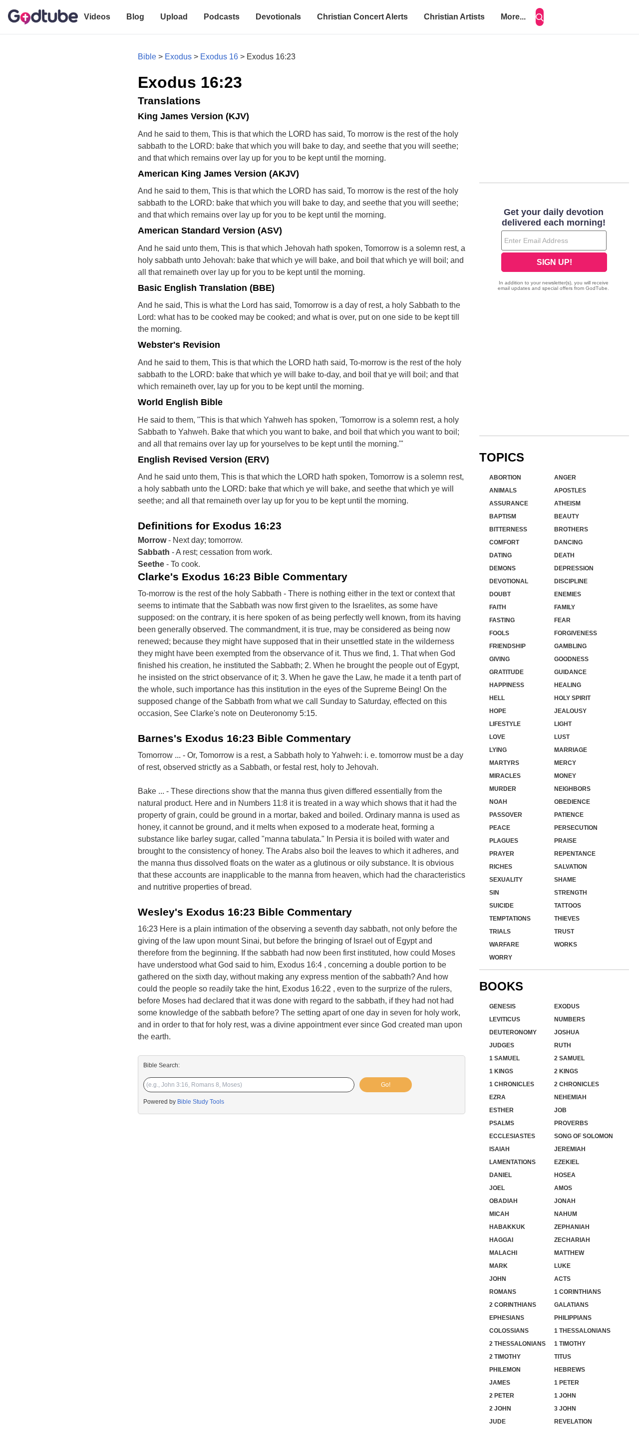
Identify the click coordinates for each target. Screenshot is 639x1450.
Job (560, 1110)
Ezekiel (566, 1162)
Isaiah (499, 1149)
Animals (503, 490)
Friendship (507, 646)
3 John (565, 1408)
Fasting (502, 620)
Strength (570, 892)
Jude (497, 1421)
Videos (97, 16)
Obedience (572, 801)
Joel (497, 1188)
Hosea (565, 1175)
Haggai (501, 1239)
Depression (574, 568)
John (497, 1278)
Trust (564, 931)
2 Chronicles (576, 1084)
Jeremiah (570, 1149)
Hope (497, 711)
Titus (562, 1356)
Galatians (571, 1304)
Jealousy (570, 711)
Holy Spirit (572, 698)
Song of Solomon (583, 1136)
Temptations (510, 918)
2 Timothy (505, 1356)
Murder (502, 788)
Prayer (501, 853)
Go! (385, 1084)
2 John (500, 1408)
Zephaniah (572, 1226)
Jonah (565, 1201)
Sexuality (506, 879)
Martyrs (504, 762)
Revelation (573, 1421)
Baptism (502, 516)
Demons (502, 568)
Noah (498, 801)
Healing (567, 685)
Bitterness (508, 529)
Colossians (509, 1330)
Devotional (508, 581)
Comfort (504, 542)
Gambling (570, 646)
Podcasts (222, 16)
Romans (502, 1291)
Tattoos (567, 905)
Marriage (570, 749)
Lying (498, 749)
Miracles (505, 775)
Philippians (573, 1317)
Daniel (500, 1175)
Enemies (567, 594)
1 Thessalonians (582, 1330)
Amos (563, 1188)
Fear (562, 620)
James (499, 1382)
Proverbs (571, 1123)
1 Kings (501, 1071)
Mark (498, 1265)
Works (565, 944)
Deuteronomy (513, 1032)
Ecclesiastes (512, 1136)
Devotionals (278, 16)
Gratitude (506, 672)
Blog (135, 16)
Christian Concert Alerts (362, 16)
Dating (500, 555)
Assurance (508, 503)
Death (564, 555)
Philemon (505, 1369)
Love (497, 736)
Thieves (567, 918)
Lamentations (512, 1162)
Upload (174, 16)
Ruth (562, 1045)
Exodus (178, 56)
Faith (497, 607)
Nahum (565, 1213)
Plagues (503, 840)
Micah (499, 1213)
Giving (499, 659)
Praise (565, 840)
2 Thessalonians (517, 1343)
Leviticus (504, 1019)
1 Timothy (570, 1343)
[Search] (540, 17)
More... (513, 16)
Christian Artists (454, 16)
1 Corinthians (577, 1291)
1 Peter (566, 1382)
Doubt (500, 594)
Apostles (570, 490)
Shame (565, 879)
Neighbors (572, 788)
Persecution (576, 827)
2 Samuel (569, 1058)
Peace (499, 827)
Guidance (570, 672)
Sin (494, 892)
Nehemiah (570, 1097)
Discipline (571, 581)
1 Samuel (504, 1058)
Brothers (571, 529)
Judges (501, 1045)
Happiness (506, 685)
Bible (147, 56)
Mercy (565, 762)
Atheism (567, 503)
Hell (497, 698)
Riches (500, 866)
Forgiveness (575, 633)
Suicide (501, 905)
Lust (562, 736)
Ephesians (506, 1317)
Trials (500, 931)
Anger (565, 477)
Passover (505, 814)
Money (565, 775)
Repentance (575, 853)
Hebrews (569, 1369)
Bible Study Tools (200, 1101)
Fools (499, 633)
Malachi (503, 1252)
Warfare (504, 944)
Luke (562, 1265)
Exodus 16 (219, 56)
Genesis (502, 1006)
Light (563, 724)
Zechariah (572, 1239)
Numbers (569, 1019)
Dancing (568, 542)
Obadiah (503, 1201)
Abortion (505, 477)
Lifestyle (505, 724)
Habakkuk (507, 1226)
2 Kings (566, 1071)
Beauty (566, 516)
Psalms (501, 1123)
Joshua (567, 1032)
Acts (562, 1278)
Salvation (570, 866)
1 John (565, 1395)
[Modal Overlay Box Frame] (554, 250)
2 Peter (501, 1395)
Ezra (497, 1097)
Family (564, 607)
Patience (569, 814)
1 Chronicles (511, 1084)
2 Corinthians (512, 1304)
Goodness (571, 659)
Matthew (569, 1252)
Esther (501, 1110)
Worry (500, 957)
